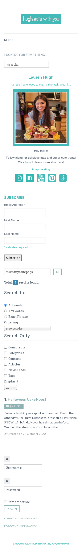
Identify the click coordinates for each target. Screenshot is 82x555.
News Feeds (17, 370)
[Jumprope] (63, 177)
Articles (14, 364)
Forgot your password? (20, 526)
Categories (16, 353)
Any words (16, 311)
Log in (12, 508)
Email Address (14, 204)
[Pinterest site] (52, 177)
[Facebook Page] (30, 177)
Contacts (14, 359)
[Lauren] (41, 117)
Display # (11, 381)
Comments (16, 347)
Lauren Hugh (41, 77)
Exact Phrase (18, 317)
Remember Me (19, 502)
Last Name (11, 233)
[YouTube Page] (41, 177)
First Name (11, 220)
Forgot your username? (20, 518)
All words (15, 305)
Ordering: (11, 322)
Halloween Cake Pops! (27, 399)
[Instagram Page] (19, 177)
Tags (11, 376)
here (28, 162)
